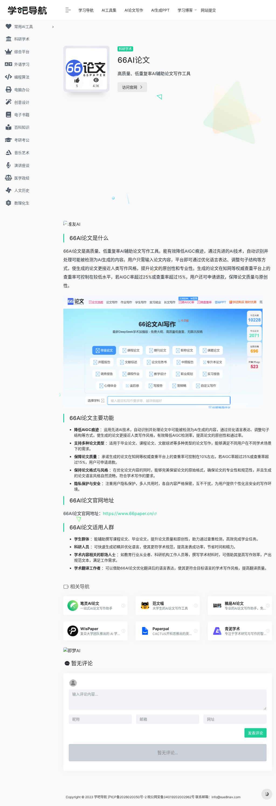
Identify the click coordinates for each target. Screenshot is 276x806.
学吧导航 (100, 797)
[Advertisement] (240, 126)
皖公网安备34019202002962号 (171, 797)
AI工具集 (109, 10)
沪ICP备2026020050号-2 (127, 797)
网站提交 (208, 10)
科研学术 (125, 49)
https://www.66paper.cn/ (128, 513)
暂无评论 (82, 663)
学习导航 (86, 10)
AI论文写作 (134, 10)
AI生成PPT (160, 10)
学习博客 (185, 10)
